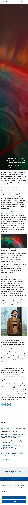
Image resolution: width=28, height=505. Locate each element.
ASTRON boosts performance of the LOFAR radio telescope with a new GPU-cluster (13, 452)
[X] (2, 404)
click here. (19, 473)
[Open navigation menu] (25, 2)
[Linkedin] (10, 404)
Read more (4, 494)
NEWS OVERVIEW (6, 459)
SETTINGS (14, 501)
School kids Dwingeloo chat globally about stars (13, 429)
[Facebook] (5, 404)
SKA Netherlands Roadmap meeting (11, 441)
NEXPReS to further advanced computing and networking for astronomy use (13, 435)
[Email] (8, 404)
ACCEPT (14, 497)
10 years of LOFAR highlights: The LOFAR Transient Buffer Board (12, 446)
